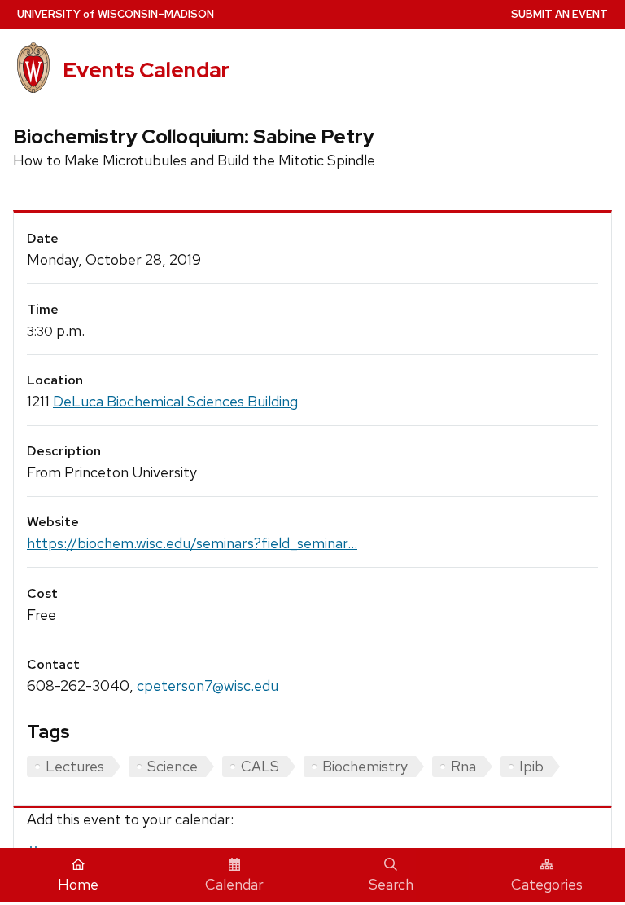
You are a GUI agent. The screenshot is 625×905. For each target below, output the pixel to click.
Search (391, 884)
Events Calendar (146, 70)
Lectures (75, 766)
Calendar (234, 884)
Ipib (531, 766)
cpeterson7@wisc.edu (207, 685)
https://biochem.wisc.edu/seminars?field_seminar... (192, 543)
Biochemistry (365, 766)
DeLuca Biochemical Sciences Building (175, 401)
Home (78, 884)
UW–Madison (115, 14)
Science (172, 766)
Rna (463, 766)
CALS (260, 766)
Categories (547, 884)
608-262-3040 (78, 685)
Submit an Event (559, 14)
